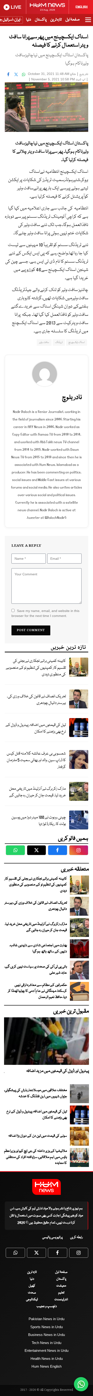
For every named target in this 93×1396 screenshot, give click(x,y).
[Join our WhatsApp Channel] (81, 1384)
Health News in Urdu (47, 1359)
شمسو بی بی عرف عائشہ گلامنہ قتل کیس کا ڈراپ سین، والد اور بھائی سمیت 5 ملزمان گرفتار (36, 760)
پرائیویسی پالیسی (52, 1237)
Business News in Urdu (46, 1335)
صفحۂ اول (72, 20)
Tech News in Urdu (46, 1343)
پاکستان (40, 20)
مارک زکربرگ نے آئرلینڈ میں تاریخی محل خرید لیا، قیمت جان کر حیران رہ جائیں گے (37, 792)
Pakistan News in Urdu (46, 1319)
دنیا (28, 20)
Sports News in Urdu (46, 1327)
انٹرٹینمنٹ (61, 1299)
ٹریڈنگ (58, 342)
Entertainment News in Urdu (46, 1350)
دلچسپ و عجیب (46, 1306)
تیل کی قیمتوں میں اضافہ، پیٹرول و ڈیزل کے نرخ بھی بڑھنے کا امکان (35, 728)
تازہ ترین (56, 20)
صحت (32, 1292)
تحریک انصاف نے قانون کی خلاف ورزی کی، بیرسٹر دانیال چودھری (36, 700)
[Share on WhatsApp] (23, 74)
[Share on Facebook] (8, 74)
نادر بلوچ (83, 74)
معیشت (61, 1285)
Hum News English (46, 1366)
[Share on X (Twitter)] (16, 74)
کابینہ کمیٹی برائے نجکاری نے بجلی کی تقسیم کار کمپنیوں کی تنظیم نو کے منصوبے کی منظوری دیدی (36, 667)
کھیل (32, 1285)
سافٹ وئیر (44, 342)
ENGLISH (82, 7)
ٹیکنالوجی (32, 1299)
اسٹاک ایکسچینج (76, 342)
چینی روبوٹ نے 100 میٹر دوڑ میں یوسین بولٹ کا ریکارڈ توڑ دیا (38, 821)
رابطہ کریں (76, 1237)
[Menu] (88, 22)
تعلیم (61, 1292)
